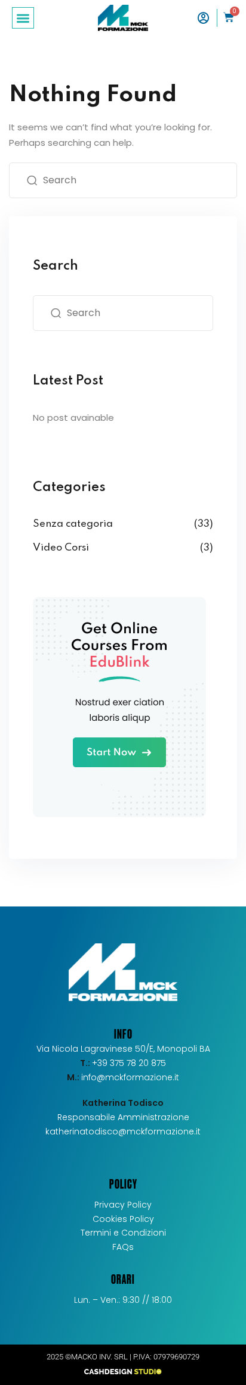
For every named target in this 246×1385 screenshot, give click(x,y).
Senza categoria (73, 524)
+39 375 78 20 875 (123, 1063)
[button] (23, 18)
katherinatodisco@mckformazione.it (123, 1131)
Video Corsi (61, 548)
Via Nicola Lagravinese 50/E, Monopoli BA (123, 1049)
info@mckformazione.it (130, 1077)
